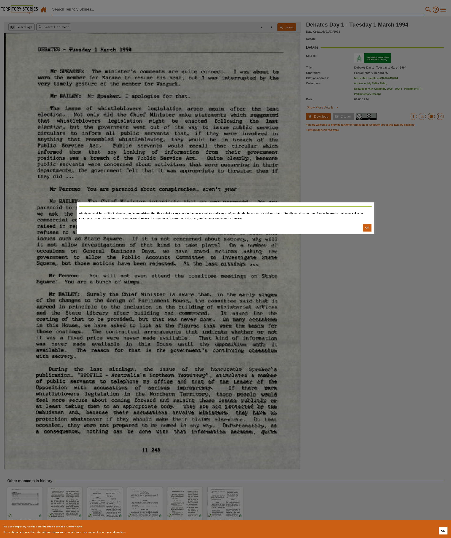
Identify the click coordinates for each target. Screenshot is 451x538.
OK (367, 227)
